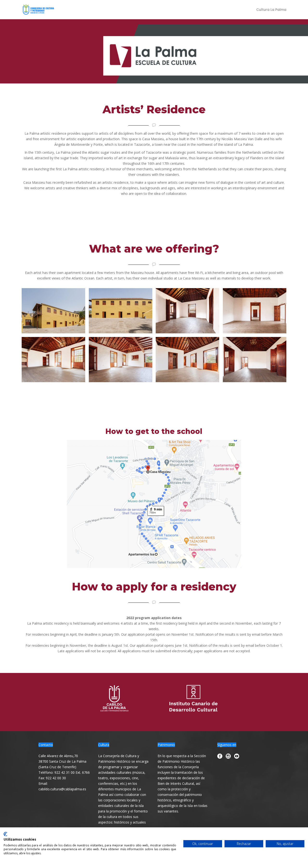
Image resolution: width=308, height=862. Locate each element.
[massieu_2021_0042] (187, 311)
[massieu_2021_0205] (187, 359)
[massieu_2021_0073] (254, 311)
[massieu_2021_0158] (120, 359)
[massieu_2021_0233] (120, 311)
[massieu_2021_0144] (53, 359)
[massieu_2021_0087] (254, 359)
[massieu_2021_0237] (53, 311)
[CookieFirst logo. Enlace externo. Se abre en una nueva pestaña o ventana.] (5, 834)
